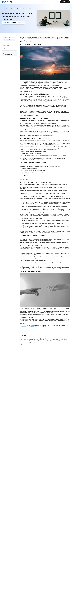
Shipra (23, 335)
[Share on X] (23, 22)
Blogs (6, 8)
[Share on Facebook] (21, 22)
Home (3, 8)
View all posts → (24, 344)
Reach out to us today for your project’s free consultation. (34, 326)
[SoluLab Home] (9, 2)
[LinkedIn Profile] (26, 335)
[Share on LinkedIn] (19, 22)
